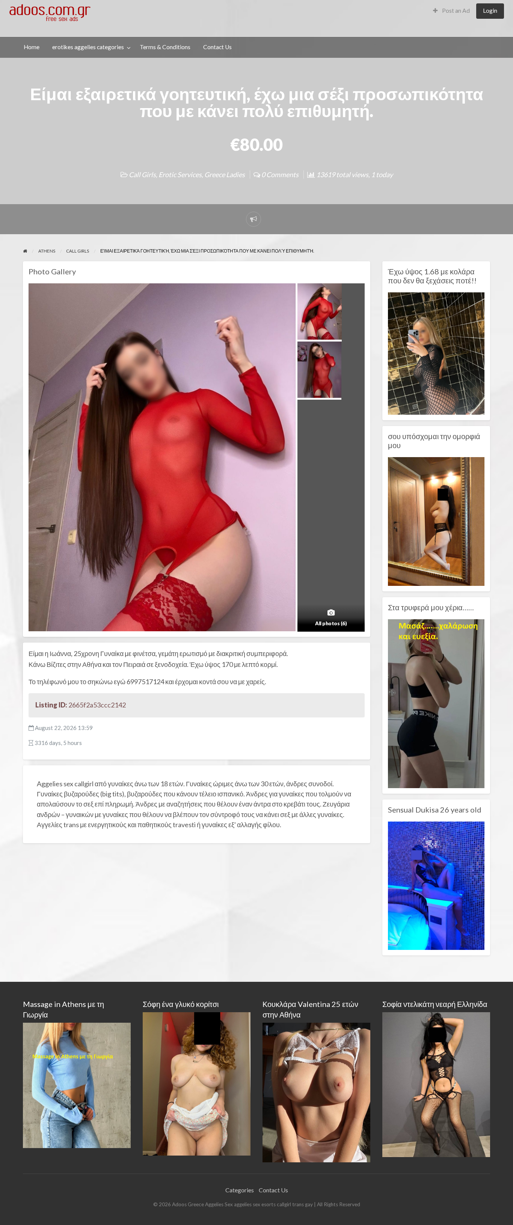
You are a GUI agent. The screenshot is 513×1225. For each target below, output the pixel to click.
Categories (239, 1189)
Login (490, 10)
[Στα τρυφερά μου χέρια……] (436, 703)
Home (31, 47)
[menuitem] (451, 11)
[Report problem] (253, 219)
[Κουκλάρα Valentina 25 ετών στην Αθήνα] (316, 1091)
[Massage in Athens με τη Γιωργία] (77, 1084)
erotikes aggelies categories (88, 47)
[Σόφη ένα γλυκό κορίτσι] (196, 1083)
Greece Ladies (224, 174)
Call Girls (142, 174)
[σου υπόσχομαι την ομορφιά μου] (436, 520)
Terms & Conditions (165, 47)
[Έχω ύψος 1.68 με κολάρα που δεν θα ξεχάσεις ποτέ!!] (436, 353)
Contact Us (217, 47)
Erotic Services (180, 174)
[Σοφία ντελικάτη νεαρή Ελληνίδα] (436, 1083)
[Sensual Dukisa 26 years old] (436, 885)
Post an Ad (455, 10)
